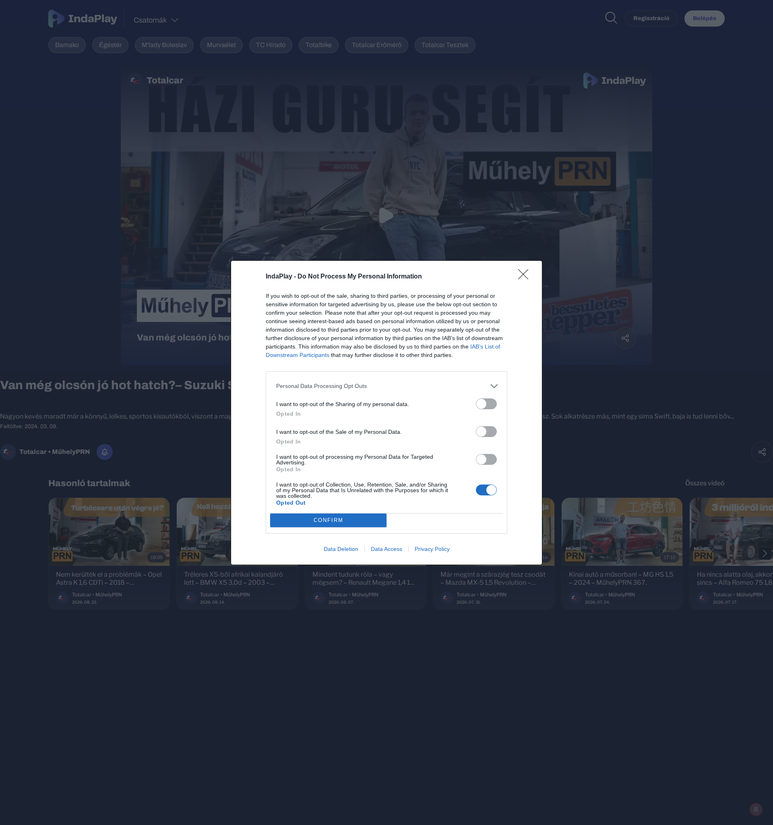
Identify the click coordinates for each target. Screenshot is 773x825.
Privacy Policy (432, 549)
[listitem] (386, 386)
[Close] (525, 277)
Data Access (386, 549)
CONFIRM (328, 520)
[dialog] (386, 412)
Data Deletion (341, 549)
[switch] (486, 403)
